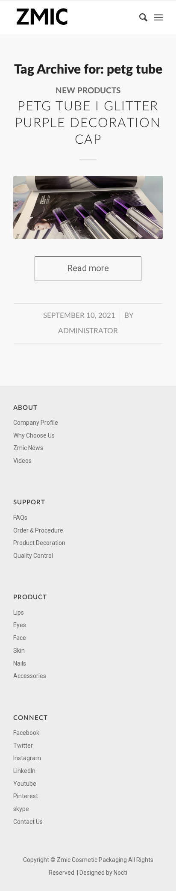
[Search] (139, 17)
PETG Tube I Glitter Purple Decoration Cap (88, 123)
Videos (22, 460)
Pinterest (25, 796)
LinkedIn (24, 770)
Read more (88, 268)
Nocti (120, 872)
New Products (88, 91)
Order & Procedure (38, 530)
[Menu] (158, 17)
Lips (18, 612)
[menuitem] (139, 17)
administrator (88, 331)
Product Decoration (39, 542)
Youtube (24, 783)
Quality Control (33, 555)
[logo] (73, 17)
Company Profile (35, 422)
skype (21, 808)
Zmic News (28, 447)
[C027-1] (88, 207)
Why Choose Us (34, 435)
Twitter (23, 745)
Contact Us (28, 821)
